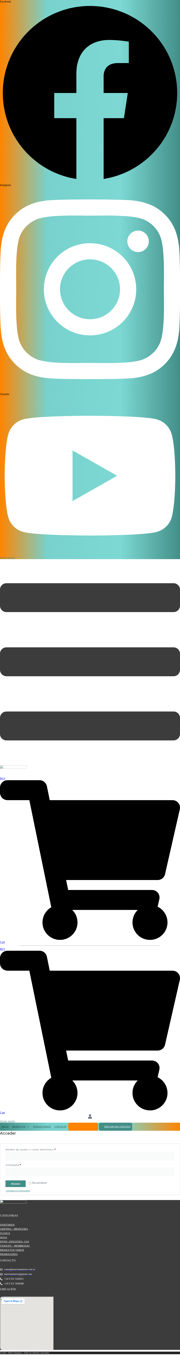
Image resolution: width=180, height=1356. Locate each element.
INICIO (5, 1126)
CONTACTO (60, 1126)
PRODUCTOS (18, 1126)
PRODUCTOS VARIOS (12, 1250)
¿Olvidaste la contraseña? (17, 1191)
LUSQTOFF (75, 1126)
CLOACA (5, 1233)
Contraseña (19, 1165)
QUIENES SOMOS (42, 1126)
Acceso (15, 1183)
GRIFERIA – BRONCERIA (14, 1229)
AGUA (3, 1237)
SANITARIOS (7, 1225)
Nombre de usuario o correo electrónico (37, 1149)
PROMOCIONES (9, 1254)
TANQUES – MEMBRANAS (15, 1246)
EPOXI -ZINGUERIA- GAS (14, 1241)
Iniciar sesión (7, 557)
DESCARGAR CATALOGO (117, 1126)
